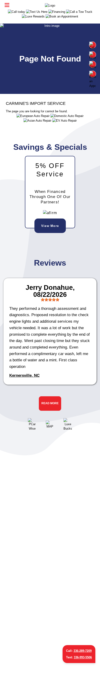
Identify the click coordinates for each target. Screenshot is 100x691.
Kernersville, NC (24, 375)
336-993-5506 (83, 657)
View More (50, 226)
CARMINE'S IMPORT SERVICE (36, 103)
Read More (50, 403)
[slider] (50, 299)
